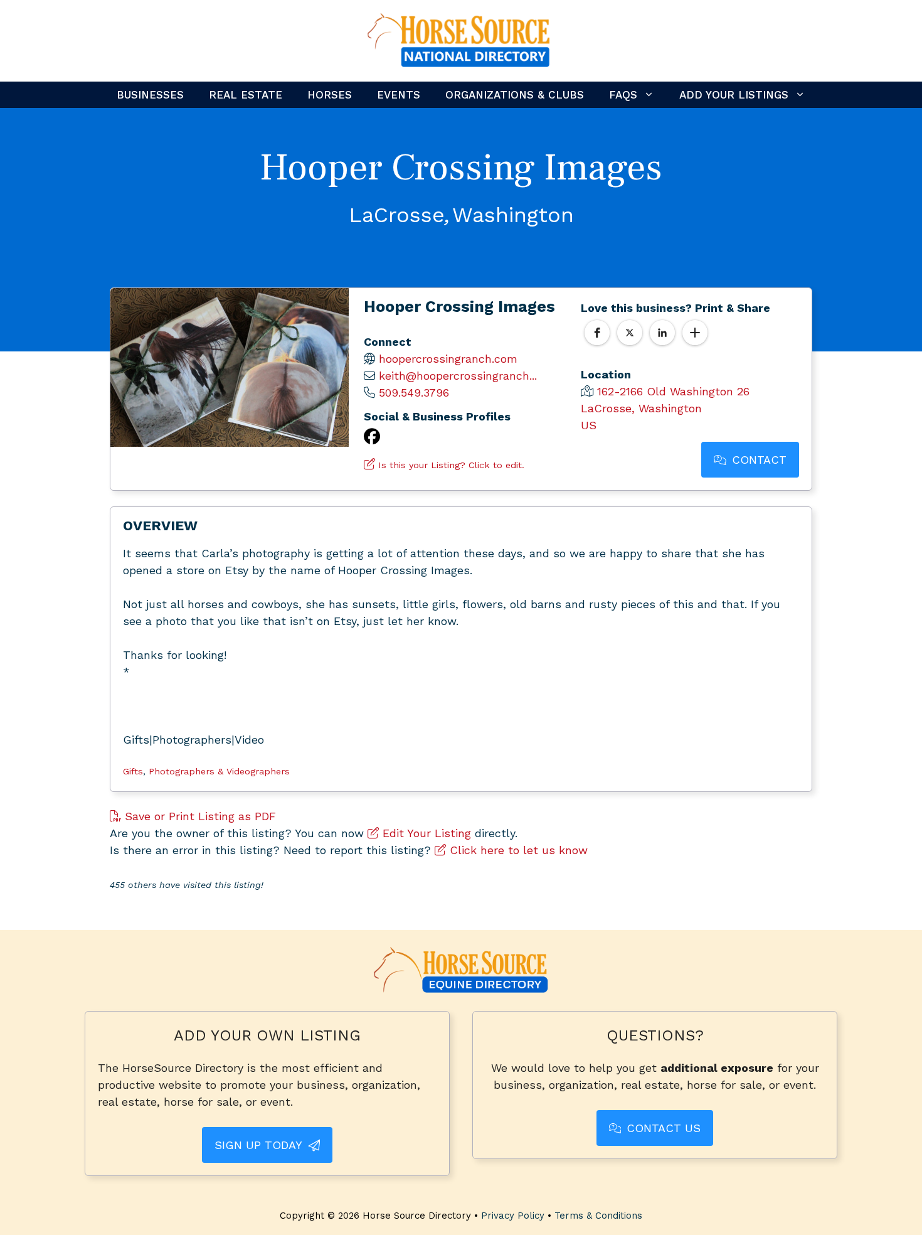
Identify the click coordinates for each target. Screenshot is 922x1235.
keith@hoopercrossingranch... (458, 375)
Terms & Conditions (598, 1215)
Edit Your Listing (425, 833)
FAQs (623, 94)
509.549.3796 (414, 392)
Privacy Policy (512, 1215)
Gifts (133, 771)
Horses (329, 94)
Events (398, 94)
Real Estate (245, 94)
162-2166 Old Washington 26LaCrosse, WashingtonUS (665, 408)
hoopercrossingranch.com (448, 358)
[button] (597, 332)
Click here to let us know (517, 850)
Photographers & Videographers (219, 771)
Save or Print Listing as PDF (198, 816)
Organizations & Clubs (514, 94)
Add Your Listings (733, 94)
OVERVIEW (160, 525)
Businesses (150, 94)
